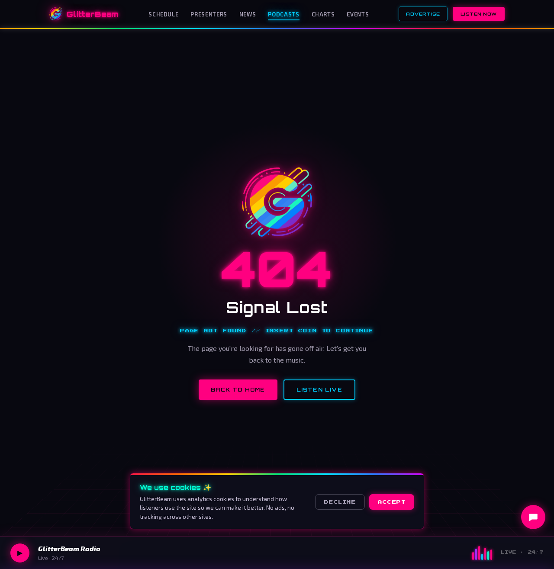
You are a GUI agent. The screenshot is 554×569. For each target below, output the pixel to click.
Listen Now (479, 14)
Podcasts (283, 14)
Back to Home (238, 389)
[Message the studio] (533, 517)
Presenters (208, 14)
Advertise (423, 14)
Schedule (163, 14)
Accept (392, 502)
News (247, 14)
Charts (323, 14)
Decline (340, 502)
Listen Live (319, 389)
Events (358, 14)
